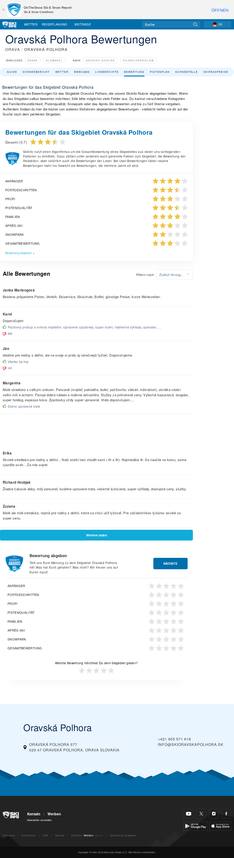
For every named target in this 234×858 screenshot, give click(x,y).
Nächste (170, 564)
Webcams (82, 71)
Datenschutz (29, 835)
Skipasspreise (215, 71)
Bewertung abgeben (18, 253)
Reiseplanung (54, 24)
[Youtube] (189, 814)
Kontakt (33, 813)
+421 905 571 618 (174, 739)
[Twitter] (201, 814)
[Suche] (195, 24)
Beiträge (82, 24)
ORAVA (12, 49)
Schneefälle (186, 71)
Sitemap (59, 835)
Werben (54, 813)
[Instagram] (214, 814)
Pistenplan (160, 71)
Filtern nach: (145, 274)
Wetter (30, 24)
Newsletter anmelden (39, 820)
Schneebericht (36, 71)
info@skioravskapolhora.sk (190, 744)
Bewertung (134, 71)
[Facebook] (226, 814)
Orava (32, 60)
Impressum (9, 835)
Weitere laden (96, 535)
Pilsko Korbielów (138, 60)
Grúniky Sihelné (100, 60)
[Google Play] (195, 825)
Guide (12, 71)
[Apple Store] (220, 825)
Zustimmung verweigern (123, 835)
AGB (45, 835)
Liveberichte (107, 71)
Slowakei (54, 60)
